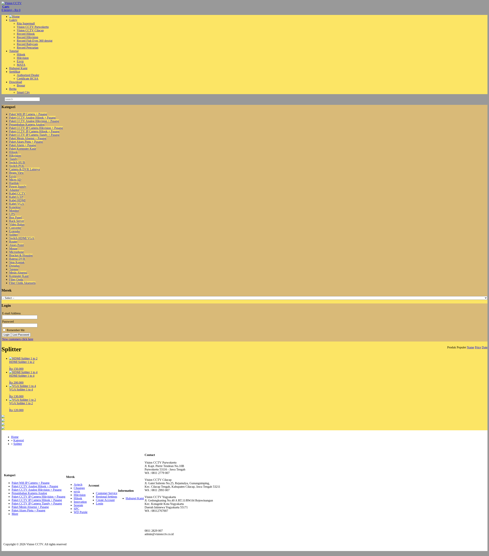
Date (484, 347)
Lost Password (21, 334)
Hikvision (23, 58)
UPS (12, 214)
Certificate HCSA (27, 78)
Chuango (79, 488)
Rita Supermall (26, 23)
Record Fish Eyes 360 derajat (34, 40)
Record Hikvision (27, 37)
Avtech (78, 484)
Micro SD (15, 179)
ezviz (77, 491)
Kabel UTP (16, 196)
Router (13, 241)
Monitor (14, 210)
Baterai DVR (17, 258)
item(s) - (11, 8)
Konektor (15, 207)
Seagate (78, 505)
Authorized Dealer (28, 75)
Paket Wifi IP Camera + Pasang (28, 114)
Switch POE (16, 165)
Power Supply (17, 186)
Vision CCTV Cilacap (30, 30)
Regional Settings (106, 496)
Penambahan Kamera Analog (27, 124)
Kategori (18, 440)
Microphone (16, 252)
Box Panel (15, 217)
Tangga (13, 269)
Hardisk (14, 183)
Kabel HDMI (17, 200)
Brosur (21, 85)
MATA (21, 64)
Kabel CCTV (17, 193)
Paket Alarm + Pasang (22, 145)
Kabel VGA (16, 203)
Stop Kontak (16, 262)
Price (478, 347)
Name (470, 347)
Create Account (105, 500)
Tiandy (13, 159)
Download (15, 82)
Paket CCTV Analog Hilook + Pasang (32, 117)
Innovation (80, 501)
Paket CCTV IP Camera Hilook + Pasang (34, 131)
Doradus (14, 265)
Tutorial (14, 51)
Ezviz (20, 61)
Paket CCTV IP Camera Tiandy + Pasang (34, 134)
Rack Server (16, 221)
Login (7, 334)
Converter (15, 227)
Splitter (13, 234)
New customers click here (17, 339)
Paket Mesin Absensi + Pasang (27, 138)
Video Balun (16, 224)
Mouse (13, 248)
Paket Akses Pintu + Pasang (26, 141)
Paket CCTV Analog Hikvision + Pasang (34, 121)
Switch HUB (17, 162)
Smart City (23, 92)
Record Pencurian (27, 47)
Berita (12, 88)
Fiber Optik (16, 279)
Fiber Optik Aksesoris (22, 283)
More (15, 513)
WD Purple (80, 512)
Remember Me (15, 330)
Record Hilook (26, 33)
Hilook (21, 54)
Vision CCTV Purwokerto (33, 27)
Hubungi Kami (18, 68)
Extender (14, 231)
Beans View (16, 172)
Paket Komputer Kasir (22, 148)
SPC (76, 508)
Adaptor (14, 190)
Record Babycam (27, 44)
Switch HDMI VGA (21, 238)
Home (15, 437)
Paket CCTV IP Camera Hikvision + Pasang (36, 128)
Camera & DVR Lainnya (24, 169)
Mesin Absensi (18, 272)
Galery (13, 20)
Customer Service (106, 493)
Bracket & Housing (21, 255)
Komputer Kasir (19, 276)
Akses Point (16, 245)
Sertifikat (14, 71)
